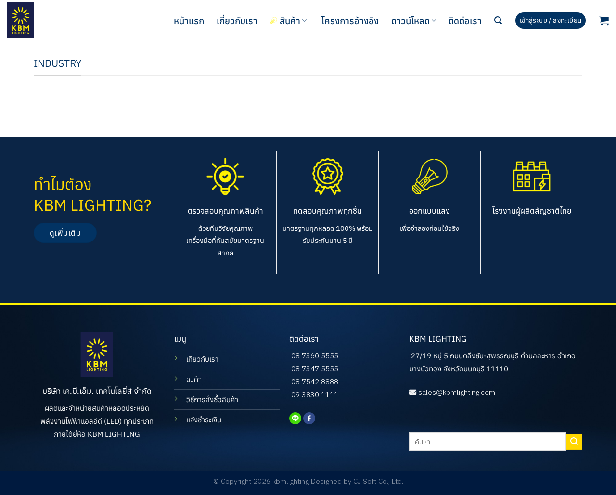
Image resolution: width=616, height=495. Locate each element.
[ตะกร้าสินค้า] (604, 20)
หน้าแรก (189, 20)
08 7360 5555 (314, 355)
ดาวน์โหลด (410, 20)
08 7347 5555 (314, 368)
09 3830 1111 (314, 394)
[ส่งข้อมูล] (574, 442)
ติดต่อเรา (465, 20)
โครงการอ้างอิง (350, 20)
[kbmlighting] (55, 20)
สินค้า (290, 20)
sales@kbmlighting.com (456, 392)
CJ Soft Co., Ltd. (378, 481)
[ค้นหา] (498, 20)
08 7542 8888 (314, 381)
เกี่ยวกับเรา (237, 20)
